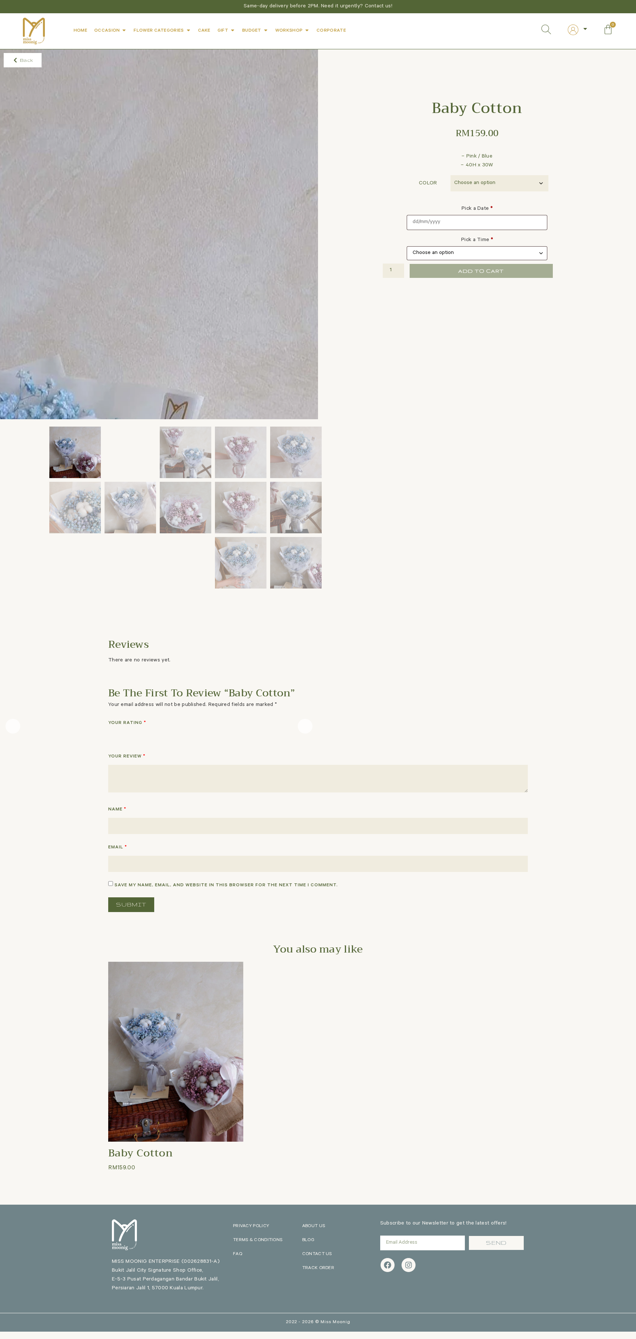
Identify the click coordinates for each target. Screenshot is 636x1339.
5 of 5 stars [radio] (154, 735)
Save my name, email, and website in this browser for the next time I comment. (226, 885)
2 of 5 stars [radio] (123, 735)
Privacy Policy (251, 1226)
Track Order (318, 1268)
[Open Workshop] (307, 30)
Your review (126, 756)
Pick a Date (477, 209)
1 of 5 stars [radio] (112, 735)
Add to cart (481, 271)
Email (117, 847)
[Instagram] (408, 1265)
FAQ (237, 1254)
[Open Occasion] (124, 30)
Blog (308, 1240)
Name (117, 809)
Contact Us (317, 1254)
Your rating (127, 723)
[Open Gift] (232, 30)
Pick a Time (477, 240)
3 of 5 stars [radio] (133, 735)
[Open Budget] (265, 30)
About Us (313, 1226)
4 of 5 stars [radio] (143, 735)
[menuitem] (578, 29)
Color (428, 184)
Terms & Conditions (257, 1240)
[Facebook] (387, 1265)
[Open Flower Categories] (188, 30)
